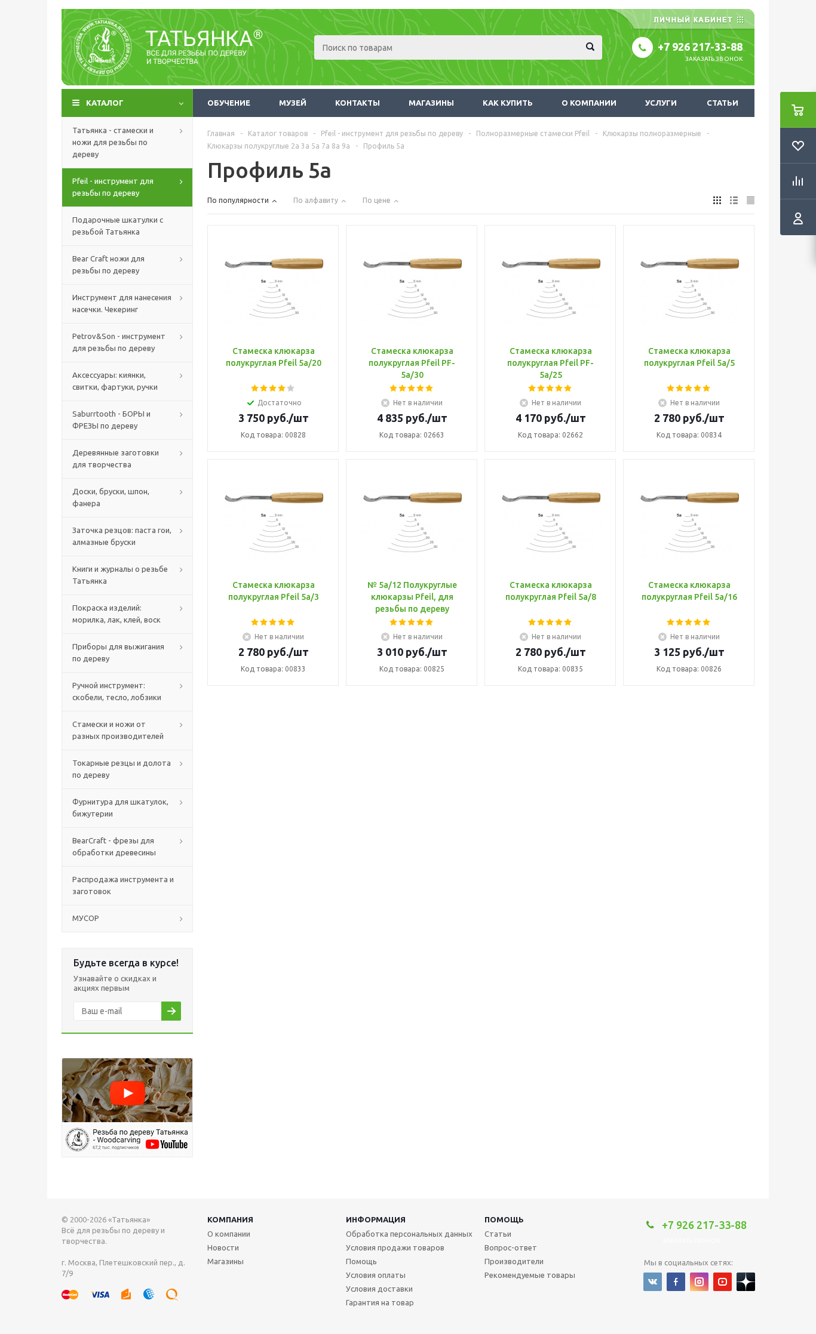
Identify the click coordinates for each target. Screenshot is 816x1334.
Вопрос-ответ (510, 1247)
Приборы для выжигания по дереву (118, 652)
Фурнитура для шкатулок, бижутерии (120, 807)
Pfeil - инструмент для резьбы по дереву (113, 187)
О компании (589, 102)
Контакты (357, 102)
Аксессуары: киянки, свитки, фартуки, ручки (115, 381)
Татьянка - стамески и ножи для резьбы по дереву (113, 142)
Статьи (722, 102)
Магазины (431, 102)
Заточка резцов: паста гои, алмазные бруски (121, 536)
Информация (376, 1219)
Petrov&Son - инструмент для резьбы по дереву (118, 342)
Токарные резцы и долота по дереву (121, 769)
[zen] (746, 1282)
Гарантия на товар (380, 1302)
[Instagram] (699, 1282)
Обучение (228, 102)
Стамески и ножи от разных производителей (118, 730)
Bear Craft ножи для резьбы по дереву (108, 264)
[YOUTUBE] (722, 1282)
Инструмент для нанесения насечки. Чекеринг (121, 303)
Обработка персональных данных (409, 1234)
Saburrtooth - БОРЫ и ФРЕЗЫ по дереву (111, 419)
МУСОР (85, 918)
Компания (230, 1219)
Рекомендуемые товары (529, 1275)
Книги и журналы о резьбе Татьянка (120, 575)
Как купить (508, 102)
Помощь (504, 1219)
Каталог (105, 102)
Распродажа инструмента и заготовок (123, 885)
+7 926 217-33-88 (700, 46)
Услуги (661, 102)
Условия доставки (379, 1288)
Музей (292, 102)
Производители (514, 1261)
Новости (223, 1247)
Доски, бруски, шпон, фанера (110, 497)
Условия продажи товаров (395, 1247)
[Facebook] (676, 1282)
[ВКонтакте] (652, 1282)
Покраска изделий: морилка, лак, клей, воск (116, 613)
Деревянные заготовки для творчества (115, 458)
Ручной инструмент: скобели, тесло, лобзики (116, 691)
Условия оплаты (376, 1275)
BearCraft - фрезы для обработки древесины (114, 846)
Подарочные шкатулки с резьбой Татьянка (117, 225)
